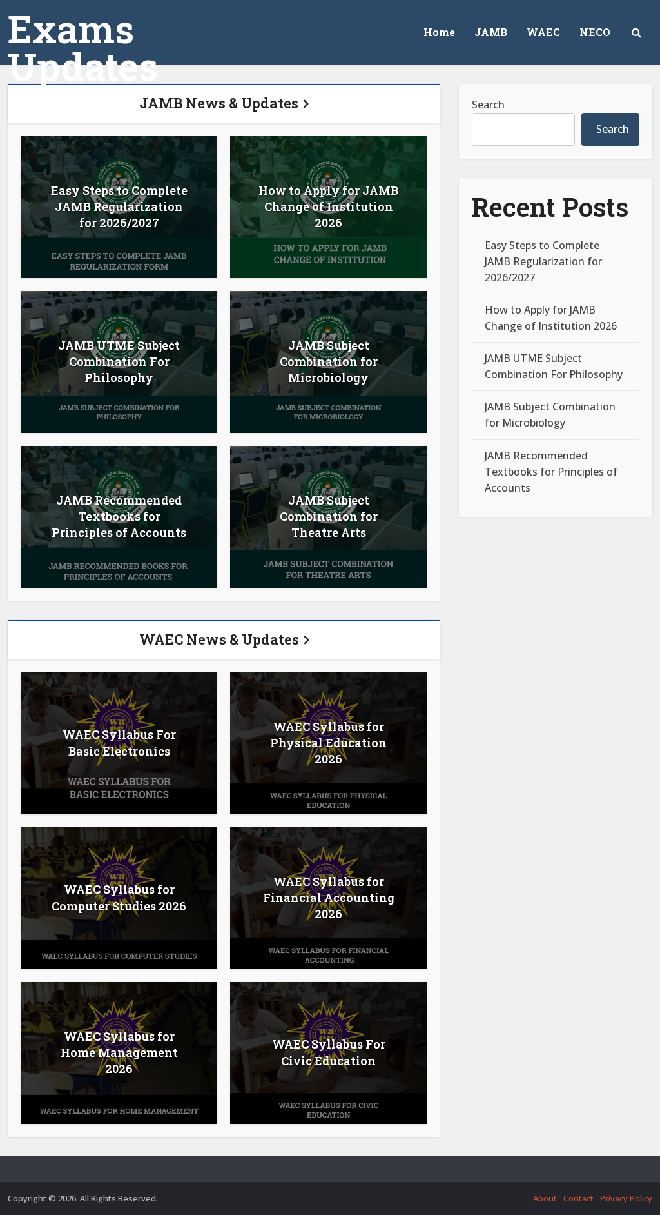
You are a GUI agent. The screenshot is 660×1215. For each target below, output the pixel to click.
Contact (578, 1198)
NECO (594, 32)
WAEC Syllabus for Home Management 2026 (119, 1052)
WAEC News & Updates (219, 639)
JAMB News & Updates (218, 103)
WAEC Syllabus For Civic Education (328, 1052)
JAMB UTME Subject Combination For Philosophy (119, 361)
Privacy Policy (626, 1198)
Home (439, 32)
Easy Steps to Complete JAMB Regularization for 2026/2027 (119, 206)
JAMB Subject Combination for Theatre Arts (329, 516)
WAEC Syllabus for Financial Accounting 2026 (328, 897)
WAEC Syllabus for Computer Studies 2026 (119, 897)
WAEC (543, 32)
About (545, 1198)
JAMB (490, 32)
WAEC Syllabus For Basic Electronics (119, 742)
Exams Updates (83, 47)
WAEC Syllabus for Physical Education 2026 (328, 743)
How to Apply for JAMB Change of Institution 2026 (328, 206)
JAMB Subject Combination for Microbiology (329, 361)
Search (488, 104)
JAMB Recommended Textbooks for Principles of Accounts (119, 516)
